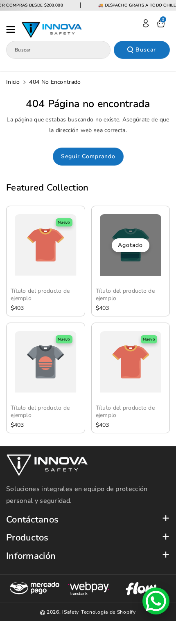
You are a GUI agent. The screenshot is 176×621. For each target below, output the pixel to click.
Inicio (13, 82)
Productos (27, 538)
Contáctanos (32, 520)
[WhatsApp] (155, 600)
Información (31, 556)
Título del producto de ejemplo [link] (40, 294)
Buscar (145, 50)
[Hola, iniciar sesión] (146, 23)
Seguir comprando (88, 156)
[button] (13, 29)
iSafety (70, 612)
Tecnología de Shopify (108, 612)
